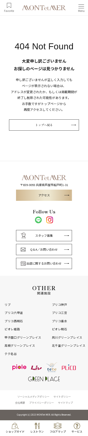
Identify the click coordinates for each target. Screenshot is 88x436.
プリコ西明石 (14, 321)
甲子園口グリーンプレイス (23, 337)
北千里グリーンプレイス (69, 346)
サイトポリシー (62, 396)
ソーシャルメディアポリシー (33, 396)
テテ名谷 (11, 354)
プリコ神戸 (59, 305)
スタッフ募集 (44, 235)
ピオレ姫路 (12, 329)
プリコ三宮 (59, 313)
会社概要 (20, 402)
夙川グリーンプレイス (67, 337)
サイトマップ (65, 402)
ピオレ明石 (59, 329)
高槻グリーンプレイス (20, 346)
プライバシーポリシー (41, 402)
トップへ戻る (44, 125)
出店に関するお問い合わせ (44, 263)
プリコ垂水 (59, 321)
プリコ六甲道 (14, 313)
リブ (8, 305)
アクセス (44, 195)
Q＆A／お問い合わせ (44, 249)
